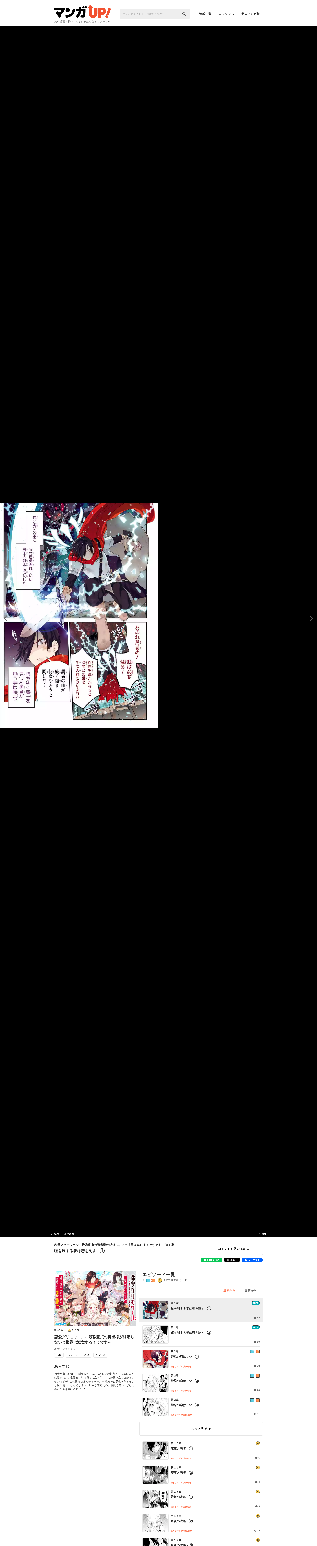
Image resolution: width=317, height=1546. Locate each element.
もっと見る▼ (201, 1428)
